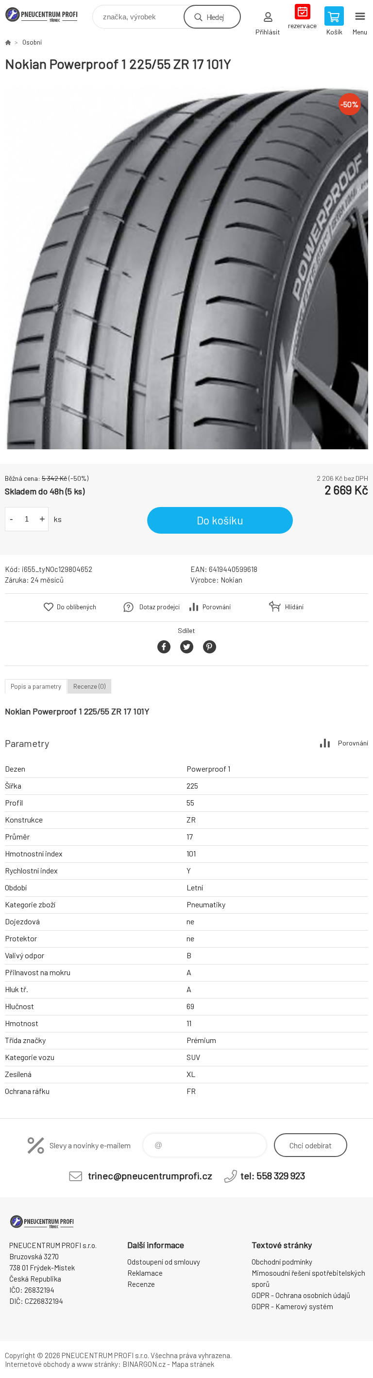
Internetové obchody (37, 1364)
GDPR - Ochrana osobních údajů (301, 1295)
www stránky (97, 1364)
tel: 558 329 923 (272, 1175)
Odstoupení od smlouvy (163, 1261)
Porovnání (217, 607)
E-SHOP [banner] (48, 14)
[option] (186, 268)
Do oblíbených (76, 607)
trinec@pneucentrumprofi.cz (150, 1175)
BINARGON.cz (144, 1364)
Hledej (215, 16)
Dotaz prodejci (159, 607)
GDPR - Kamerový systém (292, 1306)
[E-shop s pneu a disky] (8, 42)
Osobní (32, 42)
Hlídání (294, 607)
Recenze (141, 1284)
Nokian (231, 579)
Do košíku (220, 520)
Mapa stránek (192, 1364)
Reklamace (145, 1272)
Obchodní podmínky (282, 1261)
